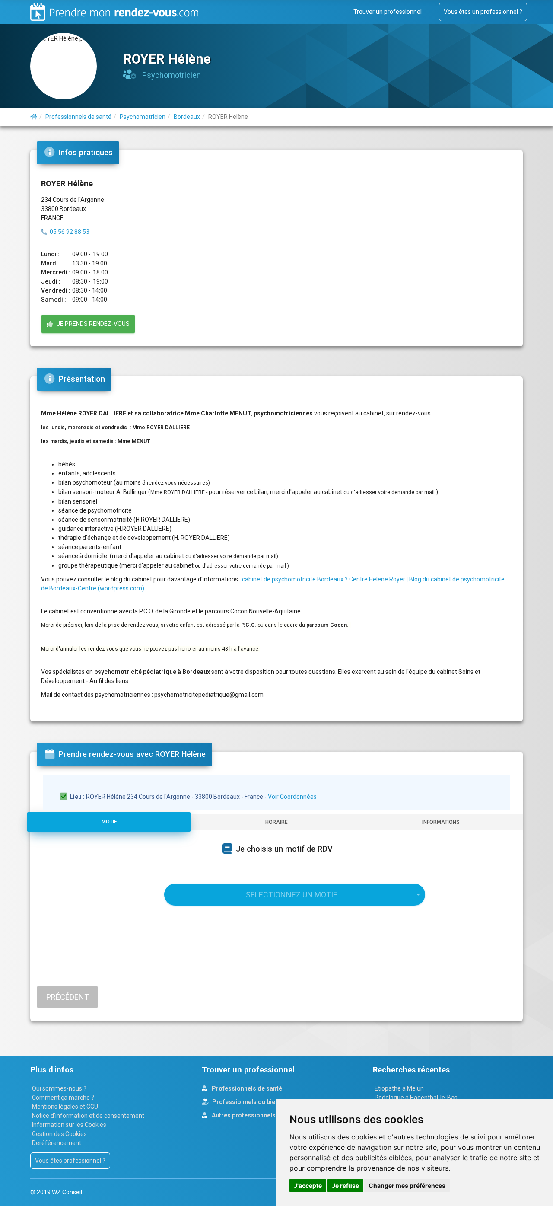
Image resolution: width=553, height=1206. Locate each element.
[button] (294, 895)
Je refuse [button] (345, 1185)
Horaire (276, 822)
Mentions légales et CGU (65, 1106)
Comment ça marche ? (63, 1097)
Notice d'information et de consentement (88, 1115)
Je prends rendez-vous (91, 323)
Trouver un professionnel (387, 11)
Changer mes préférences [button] (407, 1185)
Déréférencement (56, 1142)
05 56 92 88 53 (69, 231)
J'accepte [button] (308, 1185)
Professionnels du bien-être (252, 1101)
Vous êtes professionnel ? (70, 1160)
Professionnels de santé (246, 1088)
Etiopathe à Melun (399, 1088)
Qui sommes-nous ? (59, 1088)
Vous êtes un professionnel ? (483, 11)
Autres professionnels (243, 1115)
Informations (441, 822)
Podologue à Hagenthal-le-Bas (416, 1097)
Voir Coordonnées (292, 796)
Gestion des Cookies (59, 1133)
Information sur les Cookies (69, 1124)
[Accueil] (33, 116)
